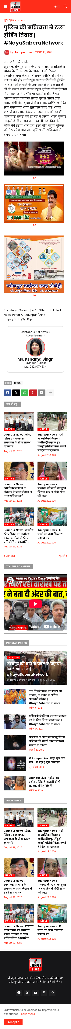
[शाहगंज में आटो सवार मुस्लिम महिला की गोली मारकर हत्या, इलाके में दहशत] (15, 742)
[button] (5, 6)
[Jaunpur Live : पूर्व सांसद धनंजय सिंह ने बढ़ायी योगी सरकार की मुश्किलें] (15, 783)
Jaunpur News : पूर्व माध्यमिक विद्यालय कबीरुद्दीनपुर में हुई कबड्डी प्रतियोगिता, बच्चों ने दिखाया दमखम (51, 442)
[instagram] (44, 993)
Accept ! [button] (13, 1022)
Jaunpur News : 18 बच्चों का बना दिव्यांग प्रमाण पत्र (50, 534)
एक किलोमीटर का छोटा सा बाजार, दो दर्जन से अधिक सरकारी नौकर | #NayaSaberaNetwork (45, 697)
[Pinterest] (33, 392)
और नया (11, 556)
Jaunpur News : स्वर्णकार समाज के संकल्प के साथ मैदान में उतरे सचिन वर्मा (18, 490)
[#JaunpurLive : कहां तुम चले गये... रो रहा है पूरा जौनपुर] (15, 764)
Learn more (27, 1014)
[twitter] (27, 993)
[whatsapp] (52, 993)
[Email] (41, 392)
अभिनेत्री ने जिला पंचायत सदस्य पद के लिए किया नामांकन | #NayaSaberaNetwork (47, 720)
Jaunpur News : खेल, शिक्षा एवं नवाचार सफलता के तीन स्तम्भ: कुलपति (17, 440)
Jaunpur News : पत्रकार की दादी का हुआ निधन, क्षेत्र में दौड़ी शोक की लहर (51, 490)
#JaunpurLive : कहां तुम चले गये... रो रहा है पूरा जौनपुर (47, 760)
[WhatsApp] (24, 392)
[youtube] (35, 993)
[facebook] (19, 993)
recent (21, 20)
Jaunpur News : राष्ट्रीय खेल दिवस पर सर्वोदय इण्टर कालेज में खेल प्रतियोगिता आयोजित (19, 536)
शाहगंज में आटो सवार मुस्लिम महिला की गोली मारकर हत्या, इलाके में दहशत (47, 741)
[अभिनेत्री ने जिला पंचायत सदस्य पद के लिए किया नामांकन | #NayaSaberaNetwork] (15, 721)
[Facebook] (7, 392)
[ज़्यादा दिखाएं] (50, 392)
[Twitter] (16, 392)
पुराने (62, 556)
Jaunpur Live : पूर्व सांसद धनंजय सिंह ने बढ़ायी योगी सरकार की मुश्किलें (45, 782)
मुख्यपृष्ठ (9, 20)
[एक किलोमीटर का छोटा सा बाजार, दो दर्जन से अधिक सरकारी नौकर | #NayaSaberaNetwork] (15, 696)
